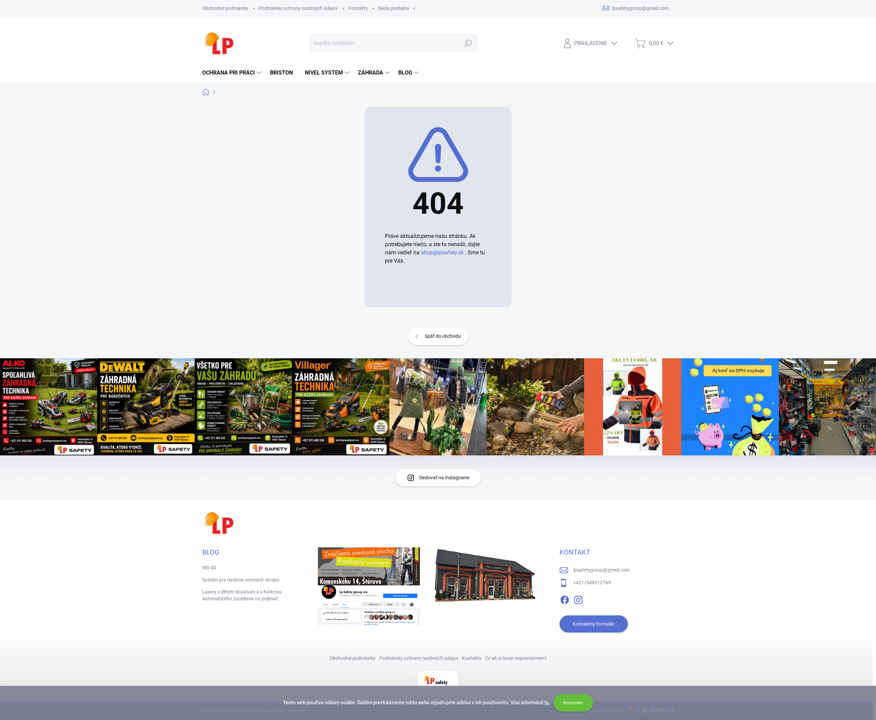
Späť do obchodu (443, 336)
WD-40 (209, 567)
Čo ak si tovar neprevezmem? (516, 658)
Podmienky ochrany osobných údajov (298, 8)
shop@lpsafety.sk (442, 252)
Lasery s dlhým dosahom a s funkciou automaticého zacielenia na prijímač (242, 595)
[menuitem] (232, 73)
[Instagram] (578, 599)
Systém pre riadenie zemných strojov (241, 580)
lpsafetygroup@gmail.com (601, 570)
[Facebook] (564, 599)
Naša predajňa (393, 8)
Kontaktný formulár (594, 624)
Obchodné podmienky (225, 8)
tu (546, 702)
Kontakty (358, 8)
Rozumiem (573, 703)
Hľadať (468, 43)
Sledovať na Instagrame (444, 477)
